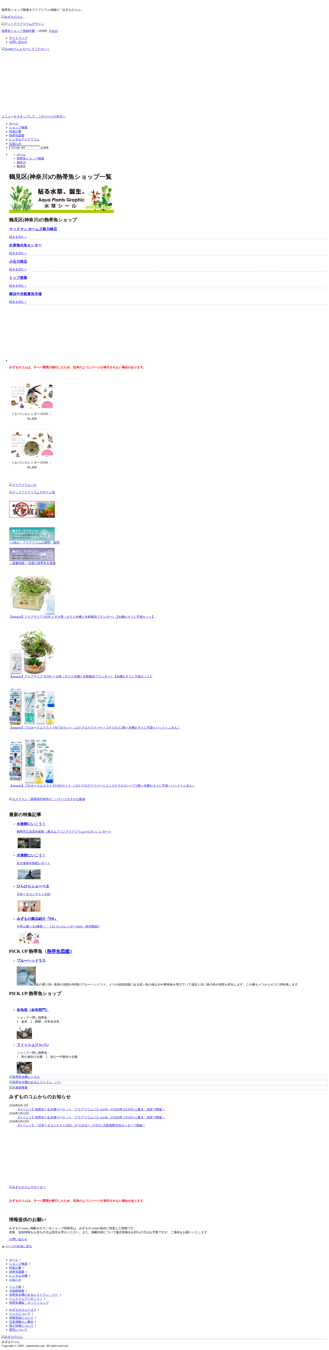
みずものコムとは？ (23, 1309)
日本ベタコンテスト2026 (33, 894)
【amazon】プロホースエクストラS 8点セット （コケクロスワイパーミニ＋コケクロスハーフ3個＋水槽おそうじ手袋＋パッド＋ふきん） (102, 785)
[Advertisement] (164, 86)
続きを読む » (18, 236)
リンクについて (19, 1313)
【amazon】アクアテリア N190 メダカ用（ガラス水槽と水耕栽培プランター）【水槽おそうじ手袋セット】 (82, 616)
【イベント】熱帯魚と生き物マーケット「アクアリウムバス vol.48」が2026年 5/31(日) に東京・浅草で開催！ (91, 1117)
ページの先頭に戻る (18, 1246)
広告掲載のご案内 (21, 1321)
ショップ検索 (18, 127)
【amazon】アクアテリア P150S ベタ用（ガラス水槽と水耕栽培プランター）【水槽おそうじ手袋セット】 (81, 676)
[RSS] (53, 31)
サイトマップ (18, 38)
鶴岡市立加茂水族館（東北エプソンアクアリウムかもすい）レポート (64, 831)
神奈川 (21, 162)
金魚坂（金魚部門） (33, 1010)
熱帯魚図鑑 (16, 135)
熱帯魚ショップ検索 (30, 158)
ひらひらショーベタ (33, 886)
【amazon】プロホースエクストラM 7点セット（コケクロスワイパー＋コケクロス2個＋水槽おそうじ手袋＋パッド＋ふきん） (94, 727)
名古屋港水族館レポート (33, 863)
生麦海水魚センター (25, 245)
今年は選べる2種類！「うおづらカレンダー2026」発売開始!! (58, 926)
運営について (18, 1329)
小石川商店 (18, 262)
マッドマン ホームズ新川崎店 (33, 229)
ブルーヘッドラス (31, 960)
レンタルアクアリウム (24, 139)
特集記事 (15, 131)
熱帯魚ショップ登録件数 (18, 31)
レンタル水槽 (18, 1275)
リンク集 (15, 1286)
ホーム (13, 123)
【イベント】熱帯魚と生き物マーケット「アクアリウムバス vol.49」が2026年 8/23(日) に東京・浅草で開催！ (91, 1109)
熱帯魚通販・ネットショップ (29, 1302)
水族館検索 (16, 1290)
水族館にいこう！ (31, 824)
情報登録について (21, 1317)
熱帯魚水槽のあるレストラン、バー (34, 1294)
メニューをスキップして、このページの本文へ (33, 116)
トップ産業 (18, 278)
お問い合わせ (18, 42)
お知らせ (15, 143)
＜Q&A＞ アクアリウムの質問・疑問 (34, 542)
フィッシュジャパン (33, 1045)
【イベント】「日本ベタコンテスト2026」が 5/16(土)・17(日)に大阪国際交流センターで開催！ (81, 1125)
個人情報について (21, 1325)
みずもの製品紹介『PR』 (37, 919)
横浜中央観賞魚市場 (25, 294)
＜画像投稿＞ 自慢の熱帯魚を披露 (32, 563)
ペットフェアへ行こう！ (26, 1298)
